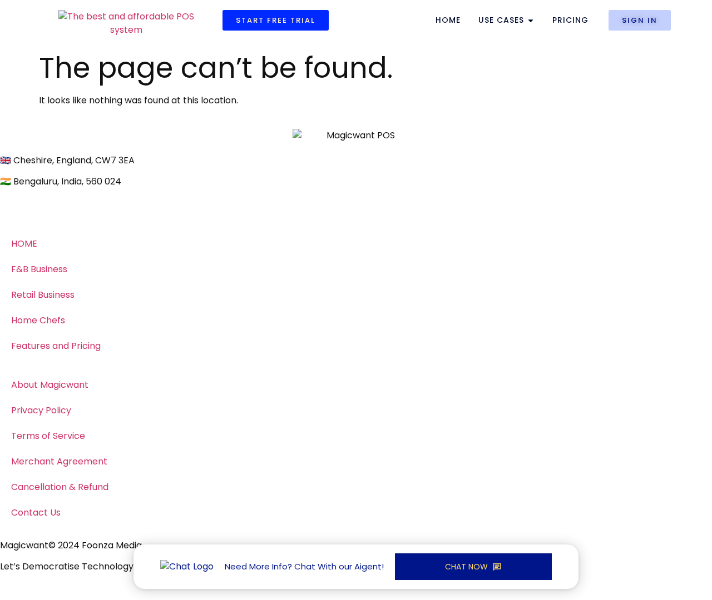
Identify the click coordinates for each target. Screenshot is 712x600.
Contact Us (36, 512)
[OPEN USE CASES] (531, 20)
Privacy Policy (41, 410)
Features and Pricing (56, 345)
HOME (24, 243)
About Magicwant (49, 384)
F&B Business (39, 269)
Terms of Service (48, 435)
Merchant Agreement (59, 461)
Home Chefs (38, 320)
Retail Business (43, 294)
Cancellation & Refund (59, 487)
